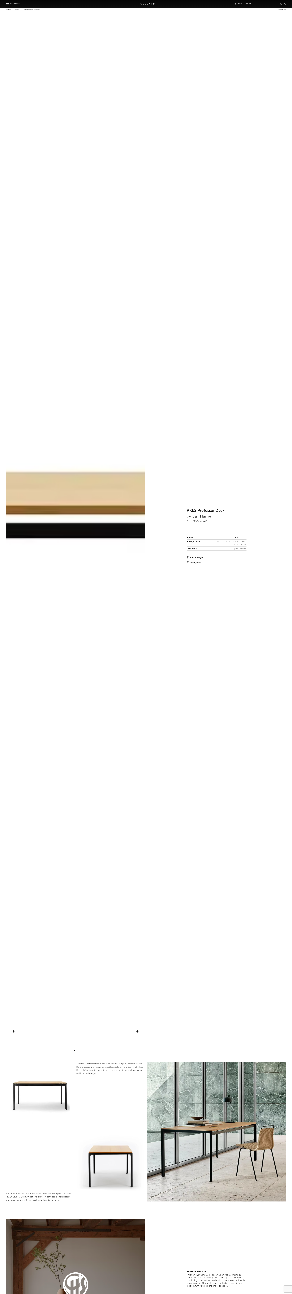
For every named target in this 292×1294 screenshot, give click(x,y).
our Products (15, 3)
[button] (7, 4)
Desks (17, 10)
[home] (147, 3)
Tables (8, 10)
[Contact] (280, 4)
